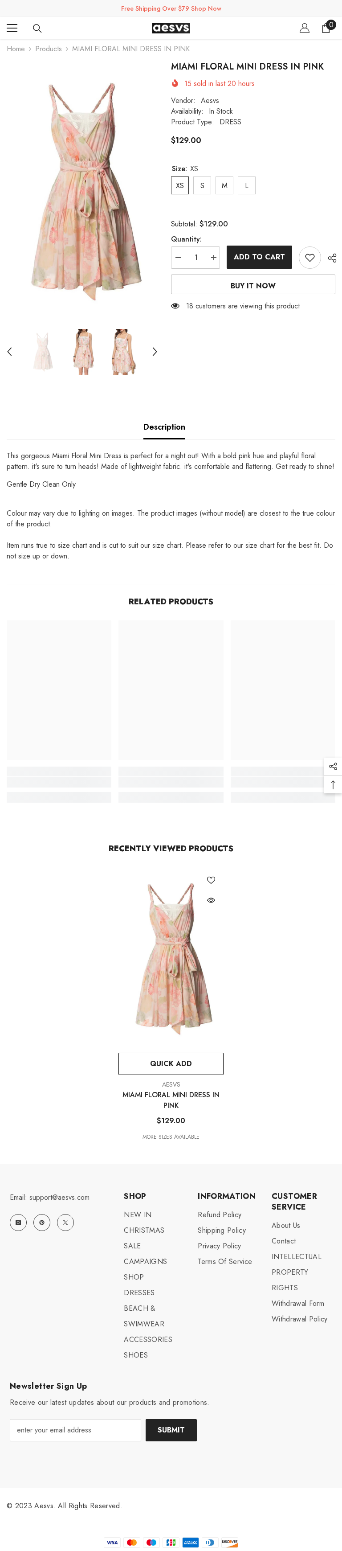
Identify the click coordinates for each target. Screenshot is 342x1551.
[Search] (37, 28)
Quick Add (171, 1064)
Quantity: (186, 239)
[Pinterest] (41, 1222)
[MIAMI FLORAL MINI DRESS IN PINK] (171, 957)
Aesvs (210, 100)
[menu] (12, 28)
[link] (59, 782)
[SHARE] (329, 258)
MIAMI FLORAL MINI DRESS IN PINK (171, 1100)
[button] (9, 351)
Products (48, 49)
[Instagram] (18, 1222)
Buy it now (253, 286)
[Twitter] (65, 1222)
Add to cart (259, 257)
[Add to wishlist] (310, 257)
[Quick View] (211, 900)
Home (16, 49)
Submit (171, 1430)
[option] (82, 190)
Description (164, 427)
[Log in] (304, 28)
